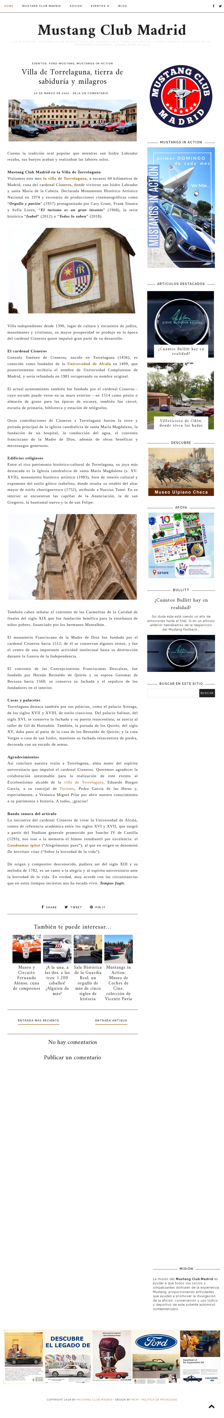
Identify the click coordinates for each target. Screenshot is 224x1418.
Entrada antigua (111, 1020)
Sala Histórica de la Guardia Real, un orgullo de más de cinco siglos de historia (88, 983)
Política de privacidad (159, 1399)
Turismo (67, 788)
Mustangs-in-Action (95, 63)
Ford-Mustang (62, 63)
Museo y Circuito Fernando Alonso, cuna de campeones (26, 978)
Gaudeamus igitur (23, 845)
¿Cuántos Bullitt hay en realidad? (181, 351)
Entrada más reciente (38, 1020)
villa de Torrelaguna (83, 782)
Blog (122, 6)
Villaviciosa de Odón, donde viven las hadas (181, 423)
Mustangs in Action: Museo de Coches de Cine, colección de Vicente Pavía (118, 983)
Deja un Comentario (90, 93)
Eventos (98, 6)
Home (9, 6)
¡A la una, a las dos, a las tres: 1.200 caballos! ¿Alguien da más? (57, 981)
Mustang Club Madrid (41, 6)
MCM (135, 1399)
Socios (76, 6)
